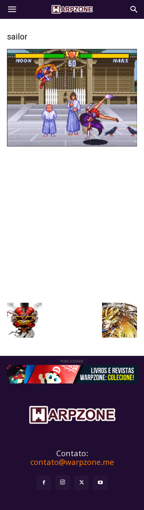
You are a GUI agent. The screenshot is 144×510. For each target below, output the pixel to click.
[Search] (134, 9)
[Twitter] (81, 483)
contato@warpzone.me (72, 462)
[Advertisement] (72, 224)
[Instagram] (63, 482)
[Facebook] (44, 483)
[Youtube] (100, 483)
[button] (12, 9)
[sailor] (72, 145)
